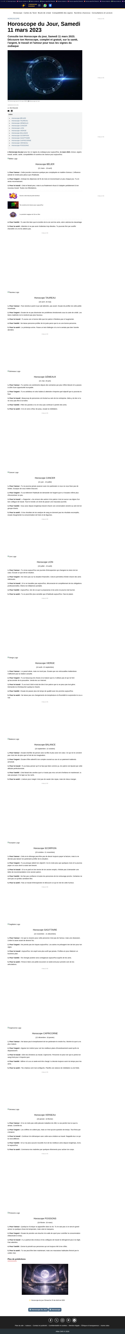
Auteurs (28, 1325)
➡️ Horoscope (54, 1310)
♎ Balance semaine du (34, 1)
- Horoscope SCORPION (20, 135)
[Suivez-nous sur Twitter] (56, 1320)
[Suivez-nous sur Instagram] (62, 1320)
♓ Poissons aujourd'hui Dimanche (75, 1)
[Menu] (39, 5)
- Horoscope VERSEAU (19, 143)
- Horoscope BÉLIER (18, 118)
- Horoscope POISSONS (20, 145)
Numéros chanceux (82, 13)
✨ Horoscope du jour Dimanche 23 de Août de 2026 (47, 1300)
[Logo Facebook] (50, 5)
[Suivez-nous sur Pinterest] (68, 1320)
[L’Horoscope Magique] (23, 5)
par (13, 108)
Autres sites (105, 1325)
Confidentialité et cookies (58, 1325)
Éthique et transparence (90, 1325)
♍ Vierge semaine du (116, 1)
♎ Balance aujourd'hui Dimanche (47, 1)
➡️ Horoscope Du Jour (38, 1310)
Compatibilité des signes (62, 13)
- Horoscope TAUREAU (19, 121)
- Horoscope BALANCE (19, 133)
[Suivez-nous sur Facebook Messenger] (74, 1320)
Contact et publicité (40, 1325)
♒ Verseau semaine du (105, 1)
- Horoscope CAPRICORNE (21, 140)
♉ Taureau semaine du (61, 1)
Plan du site (19, 1325)
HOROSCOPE (13, 19)
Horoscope (17, 13)
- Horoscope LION (17, 128)
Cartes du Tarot (30, 13)
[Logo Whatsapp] (45, 5)
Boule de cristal (44, 13)
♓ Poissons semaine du (22, 1)
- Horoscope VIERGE (18, 131)
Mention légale (74, 1325)
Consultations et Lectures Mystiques (107, 13)
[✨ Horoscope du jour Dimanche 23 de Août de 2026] (45, 1280)
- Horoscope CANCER (19, 126)
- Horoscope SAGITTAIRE (20, 138)
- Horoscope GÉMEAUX (19, 123)
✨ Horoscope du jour (11, 1)
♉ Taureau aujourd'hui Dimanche (91, 1)
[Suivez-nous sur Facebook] (50, 1320)
